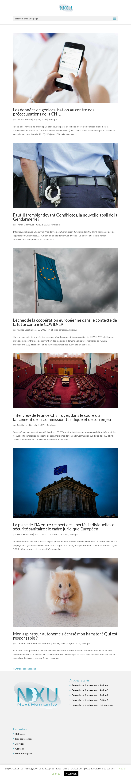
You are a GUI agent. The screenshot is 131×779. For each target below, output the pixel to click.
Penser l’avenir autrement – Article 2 (90, 695)
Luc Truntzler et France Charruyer (33, 643)
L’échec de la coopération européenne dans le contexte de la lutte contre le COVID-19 (65, 322)
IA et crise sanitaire (57, 329)
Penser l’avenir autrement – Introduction (92, 704)
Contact (19, 748)
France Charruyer (25, 224)
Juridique (52, 119)
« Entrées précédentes (24, 668)
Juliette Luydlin (24, 425)
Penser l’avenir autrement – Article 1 (90, 700)
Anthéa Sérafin (24, 119)
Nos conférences (23, 738)
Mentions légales (23, 753)
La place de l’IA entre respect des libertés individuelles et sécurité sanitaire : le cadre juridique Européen (64, 526)
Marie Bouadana (25, 534)
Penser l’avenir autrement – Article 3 (90, 690)
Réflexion (20, 733)
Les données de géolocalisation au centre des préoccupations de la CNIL (53, 111)
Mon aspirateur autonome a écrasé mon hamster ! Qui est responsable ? (65, 636)
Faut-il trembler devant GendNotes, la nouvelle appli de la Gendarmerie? (65, 217)
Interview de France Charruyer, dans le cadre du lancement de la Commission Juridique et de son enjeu (62, 417)
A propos (19, 743)
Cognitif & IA (73, 643)
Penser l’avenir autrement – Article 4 (90, 685)
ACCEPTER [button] (71, 773)
